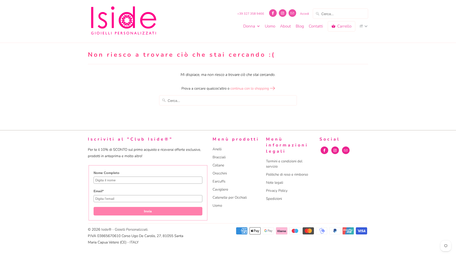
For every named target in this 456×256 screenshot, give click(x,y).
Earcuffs (219, 181)
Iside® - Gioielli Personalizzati (124, 229)
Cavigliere (220, 189)
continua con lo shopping (250, 88)
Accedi (304, 14)
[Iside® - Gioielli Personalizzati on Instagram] (282, 13)
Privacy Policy (277, 190)
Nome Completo (106, 173)
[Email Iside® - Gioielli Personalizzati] (292, 13)
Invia (148, 211)
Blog (300, 26)
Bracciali (219, 157)
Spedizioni (274, 198)
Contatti (316, 26)
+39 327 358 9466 (250, 14)
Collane (218, 165)
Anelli (217, 149)
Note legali (274, 182)
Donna (249, 26)
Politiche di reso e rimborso (287, 174)
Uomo (270, 26)
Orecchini (220, 173)
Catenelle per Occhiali (230, 197)
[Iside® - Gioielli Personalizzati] (123, 21)
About (285, 26)
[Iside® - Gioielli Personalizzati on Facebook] (273, 13)
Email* (99, 191)
